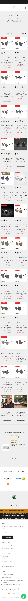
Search (3, 551)
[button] (13, 458)
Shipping (4, 558)
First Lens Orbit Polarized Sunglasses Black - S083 (21, 292)
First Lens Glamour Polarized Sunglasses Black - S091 (7, 60)
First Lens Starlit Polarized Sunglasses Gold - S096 (7, 128)
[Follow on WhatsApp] (18, 589)
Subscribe (7, 537)
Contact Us (4, 564)
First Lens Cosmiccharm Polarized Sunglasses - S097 (7, 385)
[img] (14, 435)
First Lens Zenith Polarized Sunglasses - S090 (7, 355)
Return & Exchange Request (8, 545)
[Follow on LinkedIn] (14, 589)
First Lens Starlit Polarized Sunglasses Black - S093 (21, 94)
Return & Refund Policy (7, 548)
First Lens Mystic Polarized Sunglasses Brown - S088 (21, 260)
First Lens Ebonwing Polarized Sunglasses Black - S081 (21, 325)
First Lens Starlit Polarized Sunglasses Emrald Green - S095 (7, 161)
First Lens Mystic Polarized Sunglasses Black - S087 (7, 292)
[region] (14, 498)
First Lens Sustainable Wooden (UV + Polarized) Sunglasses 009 (21, 356)
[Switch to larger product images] (23, 33)
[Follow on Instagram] (6, 589)
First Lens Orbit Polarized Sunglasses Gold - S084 (21, 60)
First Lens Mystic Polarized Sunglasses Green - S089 (7, 260)
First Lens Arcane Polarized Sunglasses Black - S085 (21, 385)
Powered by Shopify (20, 597)
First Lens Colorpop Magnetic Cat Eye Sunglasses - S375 (7, 415)
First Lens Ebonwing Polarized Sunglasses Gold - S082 (7, 325)
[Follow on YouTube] (10, 589)
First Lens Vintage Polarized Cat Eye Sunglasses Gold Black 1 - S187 (7, 227)
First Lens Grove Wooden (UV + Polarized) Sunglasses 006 (21, 415)
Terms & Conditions (6, 553)
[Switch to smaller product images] (25, 33)
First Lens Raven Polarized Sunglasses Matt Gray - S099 (7, 195)
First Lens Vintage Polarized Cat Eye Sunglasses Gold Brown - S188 (21, 227)
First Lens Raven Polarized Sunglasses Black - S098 (21, 161)
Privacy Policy (5, 556)
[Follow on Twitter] (2, 589)
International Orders (6, 561)
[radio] (2, 53)
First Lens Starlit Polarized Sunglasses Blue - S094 (21, 128)
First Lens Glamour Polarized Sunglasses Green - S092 (7, 95)
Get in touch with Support (8, 566)
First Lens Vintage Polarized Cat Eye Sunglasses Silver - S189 (21, 195)
